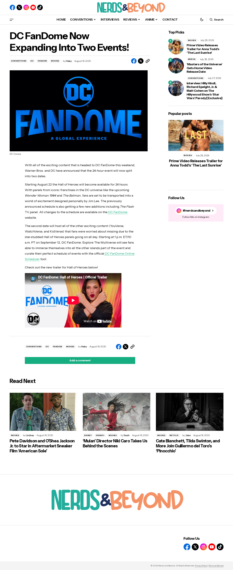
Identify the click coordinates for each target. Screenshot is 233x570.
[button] (11, 19)
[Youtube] (33, 7)
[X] (19, 7)
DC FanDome (117, 212)
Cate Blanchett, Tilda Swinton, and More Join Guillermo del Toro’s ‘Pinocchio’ (188, 446)
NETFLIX (174, 435)
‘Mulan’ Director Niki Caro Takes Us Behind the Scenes (115, 443)
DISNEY (88, 435)
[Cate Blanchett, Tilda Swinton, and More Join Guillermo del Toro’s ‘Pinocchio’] (190, 412)
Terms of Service (216, 565)
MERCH (192, 59)
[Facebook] (12, 7)
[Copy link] (147, 61)
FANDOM (42, 61)
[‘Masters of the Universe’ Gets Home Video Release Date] (176, 65)
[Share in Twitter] (140, 61)
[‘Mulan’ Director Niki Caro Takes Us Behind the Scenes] (116, 412)
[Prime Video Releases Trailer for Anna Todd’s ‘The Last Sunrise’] (176, 46)
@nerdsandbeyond (196, 210)
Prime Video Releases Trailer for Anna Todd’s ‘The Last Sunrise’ (203, 49)
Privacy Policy (201, 565)
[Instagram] (26, 7)
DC (32, 61)
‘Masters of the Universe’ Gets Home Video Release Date (204, 68)
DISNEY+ (100, 435)
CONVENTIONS (19, 61)
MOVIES (55, 61)
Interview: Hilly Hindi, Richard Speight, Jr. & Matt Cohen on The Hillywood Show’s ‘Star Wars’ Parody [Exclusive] (204, 91)
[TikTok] (40, 7)
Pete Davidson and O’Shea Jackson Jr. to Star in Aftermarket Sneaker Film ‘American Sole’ (42, 446)
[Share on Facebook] (134, 61)
